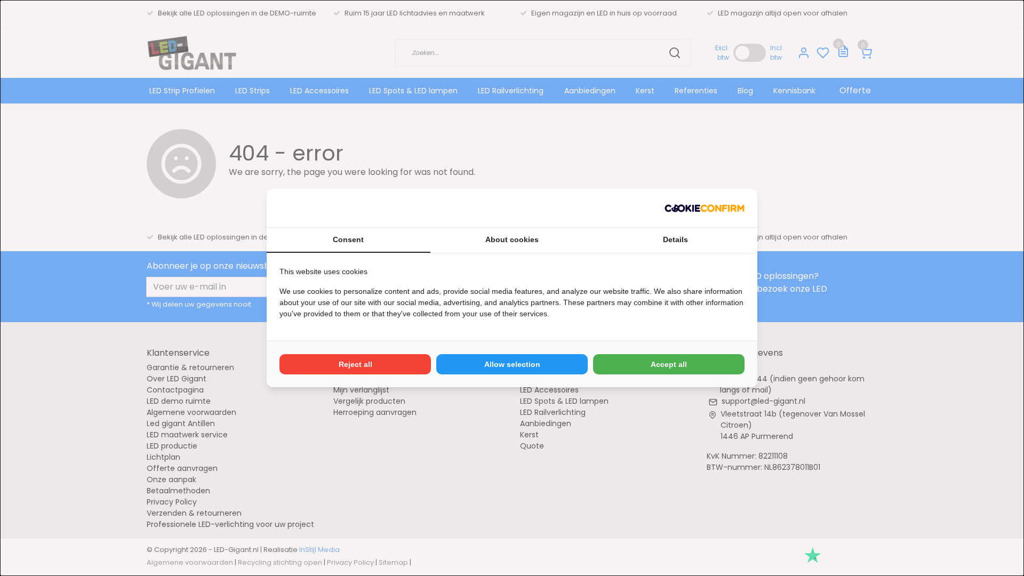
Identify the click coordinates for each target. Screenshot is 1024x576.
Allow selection (512, 364)
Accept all (669, 364)
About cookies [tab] (512, 239)
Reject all (355, 364)
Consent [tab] (348, 239)
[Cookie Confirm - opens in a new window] (705, 208)
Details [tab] (675, 239)
